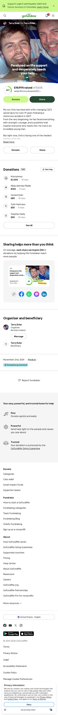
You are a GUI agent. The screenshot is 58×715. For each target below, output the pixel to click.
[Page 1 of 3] (27, 77)
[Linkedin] (44, 294)
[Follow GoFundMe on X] (15, 625)
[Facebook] (21, 294)
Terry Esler (16, 324)
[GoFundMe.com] (29, 15)
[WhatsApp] (29, 294)
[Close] (54, 6)
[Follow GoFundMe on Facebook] (5, 625)
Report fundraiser (31, 380)
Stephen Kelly (18, 214)
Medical (32, 359)
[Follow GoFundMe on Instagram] (21, 625)
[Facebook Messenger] (36, 294)
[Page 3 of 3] (31, 77)
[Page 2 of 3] (29, 77)
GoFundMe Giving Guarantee (25, 448)
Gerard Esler (17, 195)
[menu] (53, 15)
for (22, 23)
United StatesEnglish (30, 617)
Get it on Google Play (11, 633)
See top (49, 169)
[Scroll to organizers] (4, 23)
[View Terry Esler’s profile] (6, 327)
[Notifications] (46, 15)
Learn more (43, 7)
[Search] (5, 15)
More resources (11, 603)
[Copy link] (14, 294)
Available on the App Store (27, 633)
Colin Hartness (18, 204)
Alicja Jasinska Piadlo (21, 186)
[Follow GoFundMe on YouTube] (10, 625)
